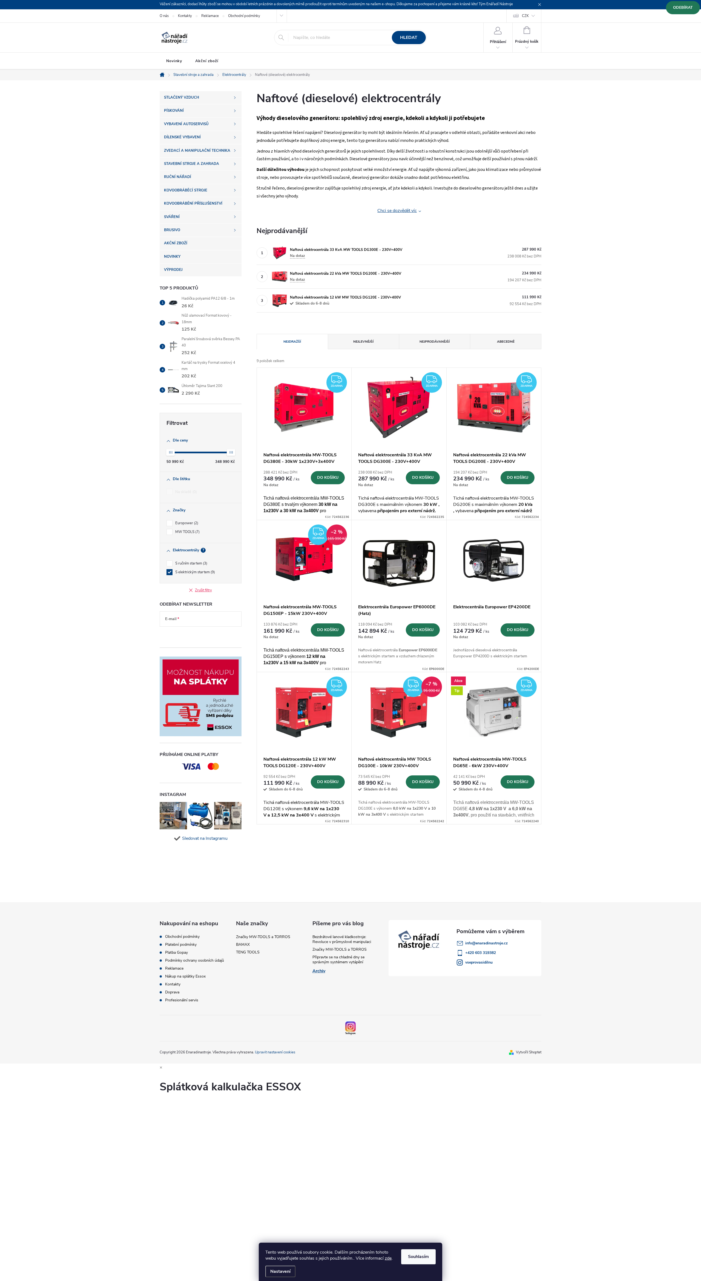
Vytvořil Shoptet (528, 1052)
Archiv (318, 971)
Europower (186, 523)
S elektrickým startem (194, 572)
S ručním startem (190, 563)
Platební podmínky (181, 944)
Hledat (408, 38)
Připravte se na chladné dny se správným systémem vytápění (338, 960)
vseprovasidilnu (479, 962)
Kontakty (185, 15)
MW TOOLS (187, 531)
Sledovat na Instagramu (205, 838)
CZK (525, 15)
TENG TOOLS (248, 952)
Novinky (174, 61)
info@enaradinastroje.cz (486, 943)
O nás (164, 15)
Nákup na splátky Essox (185, 976)
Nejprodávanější (435, 341)
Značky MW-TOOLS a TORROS (263, 936)
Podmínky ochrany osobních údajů (194, 960)
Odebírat (683, 7)
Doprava (172, 992)
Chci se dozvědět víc (397, 211)
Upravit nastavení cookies (275, 1052)
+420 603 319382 (480, 952)
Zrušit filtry (203, 590)
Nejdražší (292, 341)
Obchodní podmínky (244, 15)
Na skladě (185, 491)
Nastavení (280, 1271)
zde (388, 1258)
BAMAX (243, 944)
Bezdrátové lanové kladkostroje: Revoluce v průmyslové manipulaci (341, 939)
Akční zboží (207, 61)
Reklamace (210, 15)
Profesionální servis (181, 1000)
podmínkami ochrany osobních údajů (196, 635)
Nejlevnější (363, 341)
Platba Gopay (176, 952)
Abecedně (506, 341)
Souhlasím (418, 1257)
